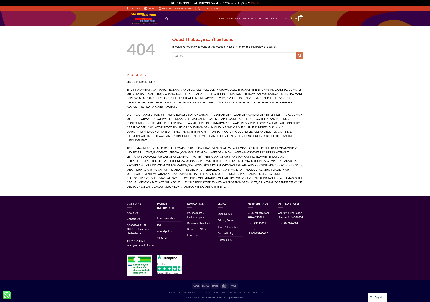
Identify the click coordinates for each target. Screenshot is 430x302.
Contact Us (271, 18)
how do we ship (166, 218)
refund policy (164, 231)
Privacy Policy (226, 220)
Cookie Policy (225, 233)
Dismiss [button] (255, 3)
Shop (230, 18)
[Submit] (299, 55)
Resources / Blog (196, 228)
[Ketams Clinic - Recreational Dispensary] (143, 18)
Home (221, 18)
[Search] (166, 18)
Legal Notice (225, 213)
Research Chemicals (198, 223)
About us (240, 18)
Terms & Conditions (229, 226)
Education (254, 18)
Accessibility (225, 239)
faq (159, 224)
